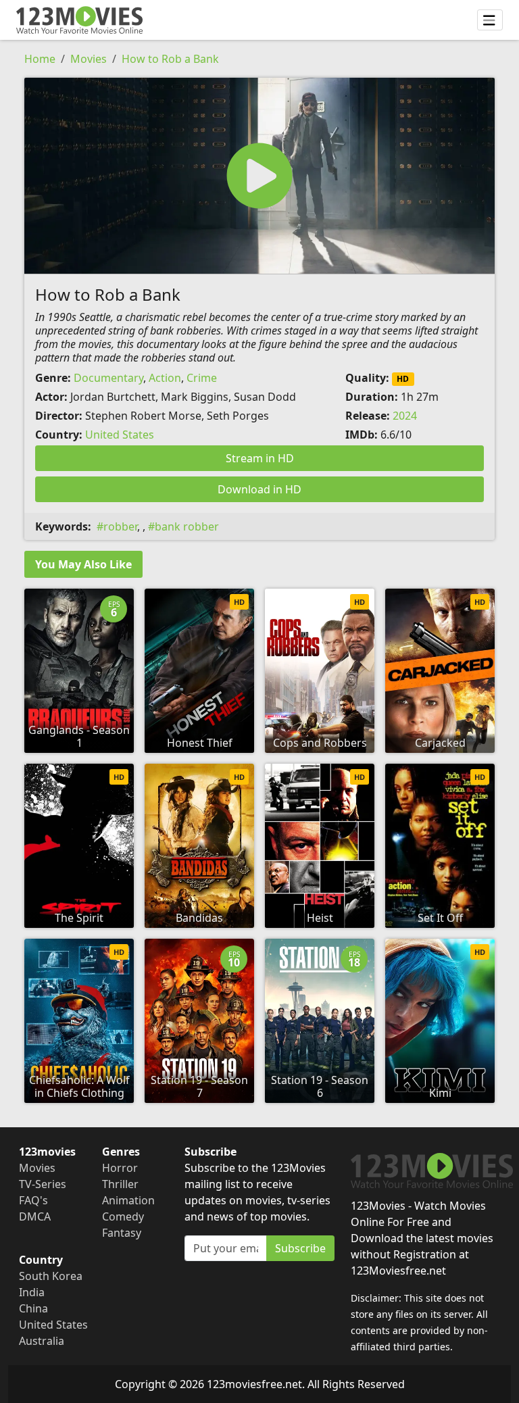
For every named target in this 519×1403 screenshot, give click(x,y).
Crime (202, 377)
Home (39, 58)
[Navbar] (490, 20)
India (32, 1292)
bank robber (187, 526)
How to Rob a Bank (170, 58)
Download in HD (259, 489)
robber (120, 526)
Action (165, 377)
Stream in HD (260, 458)
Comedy (123, 1216)
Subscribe (300, 1248)
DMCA (35, 1216)
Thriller (120, 1184)
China (33, 1308)
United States (119, 434)
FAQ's (33, 1200)
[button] (259, 176)
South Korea (50, 1276)
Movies (88, 58)
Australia (41, 1340)
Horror (120, 1167)
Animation (128, 1200)
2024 (405, 415)
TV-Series (42, 1184)
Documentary (108, 377)
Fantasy (121, 1232)
